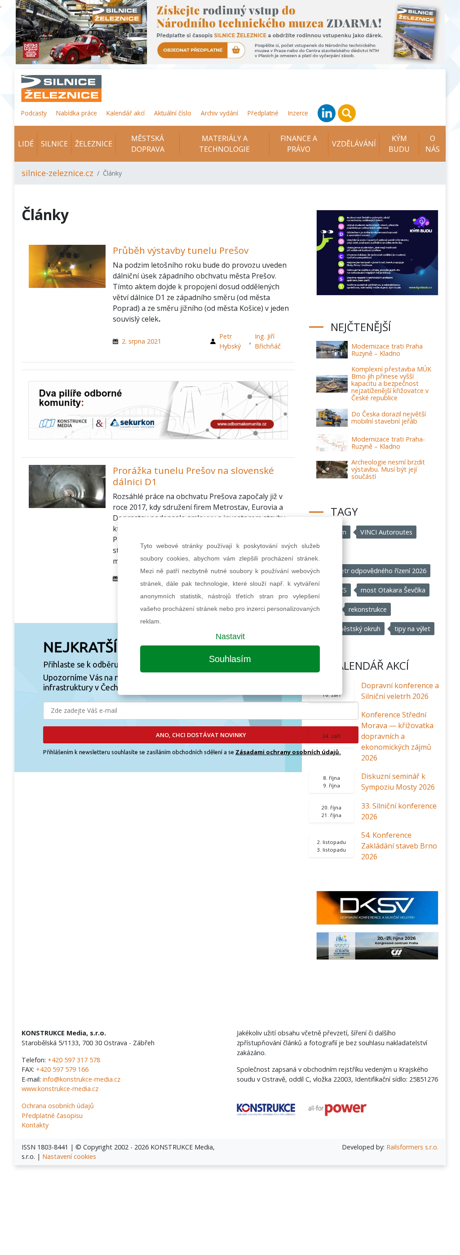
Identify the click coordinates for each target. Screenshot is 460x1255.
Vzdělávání (354, 144)
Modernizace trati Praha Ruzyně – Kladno (387, 350)
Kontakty (35, 1125)
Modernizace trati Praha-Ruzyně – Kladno (388, 443)
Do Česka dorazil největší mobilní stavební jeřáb (388, 417)
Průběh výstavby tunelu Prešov (180, 250)
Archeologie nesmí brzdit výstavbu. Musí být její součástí (388, 469)
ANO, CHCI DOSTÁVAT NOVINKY (201, 735)
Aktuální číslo (172, 113)
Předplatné (263, 113)
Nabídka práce (76, 113)
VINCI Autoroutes (386, 532)
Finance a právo (298, 143)
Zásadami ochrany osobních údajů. (288, 752)
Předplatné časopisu (52, 1115)
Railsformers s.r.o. (412, 1147)
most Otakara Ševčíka (393, 590)
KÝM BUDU (399, 143)
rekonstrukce (368, 609)
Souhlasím (230, 659)
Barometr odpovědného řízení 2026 (373, 570)
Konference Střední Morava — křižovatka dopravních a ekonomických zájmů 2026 (397, 736)
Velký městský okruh (350, 628)
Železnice (93, 144)
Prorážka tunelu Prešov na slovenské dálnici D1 (193, 476)
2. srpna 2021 (141, 341)
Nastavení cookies (69, 1156)
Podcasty (34, 113)
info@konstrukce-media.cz (81, 1079)
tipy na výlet (412, 628)
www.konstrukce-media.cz (60, 1088)
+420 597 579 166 (62, 1069)
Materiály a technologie (224, 143)
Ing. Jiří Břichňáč (268, 341)
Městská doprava (147, 143)
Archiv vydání (219, 113)
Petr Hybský (230, 341)
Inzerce (298, 113)
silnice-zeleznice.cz (57, 173)
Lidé (26, 144)
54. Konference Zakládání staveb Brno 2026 (399, 846)
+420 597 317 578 (74, 1060)
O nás (432, 143)
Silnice (54, 144)
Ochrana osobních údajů (58, 1105)
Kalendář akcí (125, 113)
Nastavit (230, 636)
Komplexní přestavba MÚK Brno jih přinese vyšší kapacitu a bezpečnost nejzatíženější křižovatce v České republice (391, 383)
